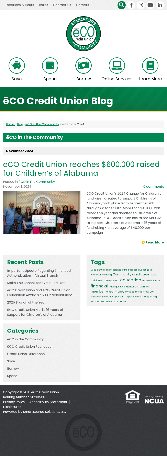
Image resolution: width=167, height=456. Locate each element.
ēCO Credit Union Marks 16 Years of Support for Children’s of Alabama (35, 312)
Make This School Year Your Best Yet (36, 283)
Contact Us (62, 5)
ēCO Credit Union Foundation (30, 346)
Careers (82, 5)
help (122, 286)
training (109, 301)
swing (145, 296)
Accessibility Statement (48, 402)
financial (99, 286)
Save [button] (17, 79)
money (119, 292)
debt (100, 280)
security (108, 296)
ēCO (117, 280)
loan (142, 286)
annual (101, 269)
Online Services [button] (117, 79)
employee (147, 280)
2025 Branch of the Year (26, 302)
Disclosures (12, 406)
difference (109, 280)
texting (153, 296)
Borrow (13, 368)
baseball (132, 269)
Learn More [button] (150, 79)
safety (149, 292)
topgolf (100, 301)
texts (93, 301)
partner (136, 291)
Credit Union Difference (26, 354)
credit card (150, 274)
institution (132, 286)
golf (117, 286)
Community (122, 274)
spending (120, 296)
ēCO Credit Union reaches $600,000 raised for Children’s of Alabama (81, 168)
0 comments (153, 186)
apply (108, 269)
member (98, 291)
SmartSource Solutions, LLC (44, 411)
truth (116, 301)
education (130, 280)
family (156, 280)
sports (130, 296)
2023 (93, 269)
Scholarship (97, 296)
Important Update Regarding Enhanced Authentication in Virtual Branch (39, 273)
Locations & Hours (19, 5)
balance (116, 269)
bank (124, 269)
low (147, 286)
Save (11, 361)
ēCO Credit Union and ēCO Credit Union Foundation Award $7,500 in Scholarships (40, 292)
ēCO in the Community (42, 124)
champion (96, 274)
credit (137, 274)
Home (10, 124)
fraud (112, 286)
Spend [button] (50, 79)
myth (128, 291)
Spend (12, 376)
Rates (43, 5)
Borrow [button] (83, 79)
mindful (110, 291)
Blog (20, 124)
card (149, 269)
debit (94, 280)
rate (142, 291)
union (123, 301)
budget (142, 269)
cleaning (107, 274)
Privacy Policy (14, 402)
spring (138, 296)
